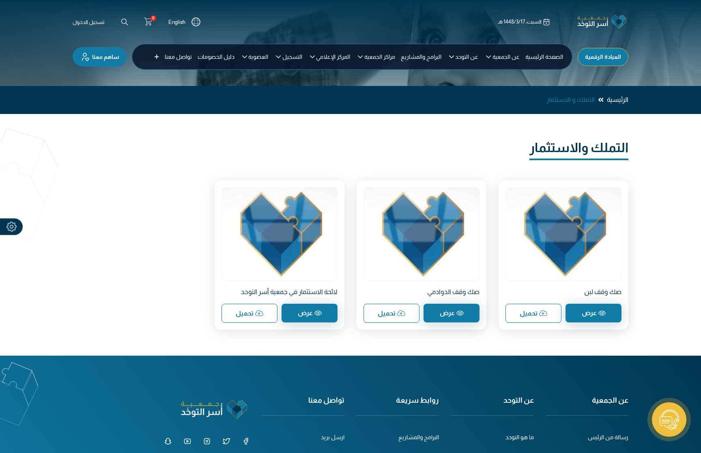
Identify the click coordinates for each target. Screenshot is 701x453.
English (176, 22)
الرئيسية (617, 99)
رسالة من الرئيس (608, 437)
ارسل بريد (332, 437)
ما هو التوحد (519, 437)
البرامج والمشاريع (418, 437)
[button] (157, 57)
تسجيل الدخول (88, 22)
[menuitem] (544, 57)
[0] (148, 21)
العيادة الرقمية (603, 57)
